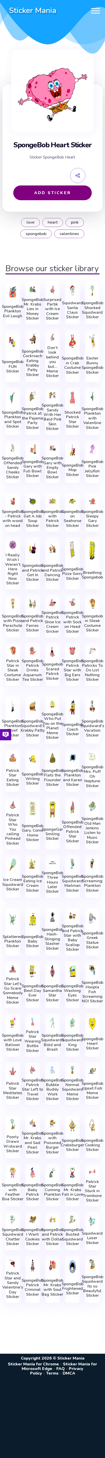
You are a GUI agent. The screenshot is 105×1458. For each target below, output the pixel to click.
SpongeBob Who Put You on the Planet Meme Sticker (52, 726)
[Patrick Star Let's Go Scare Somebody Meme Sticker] (12, 969)
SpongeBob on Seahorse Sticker (72, 518)
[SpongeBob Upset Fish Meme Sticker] (92, 1071)
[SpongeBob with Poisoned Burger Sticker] (52, 1123)
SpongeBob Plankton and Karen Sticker (72, 777)
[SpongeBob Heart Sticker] (92, 1023)
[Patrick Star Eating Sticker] (12, 758)
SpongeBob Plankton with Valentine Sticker (92, 418)
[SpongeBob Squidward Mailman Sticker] (72, 863)
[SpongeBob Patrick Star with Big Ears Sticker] (72, 650)
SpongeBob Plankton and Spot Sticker (12, 419)
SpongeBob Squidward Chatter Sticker (12, 1237)
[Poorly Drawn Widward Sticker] (12, 1124)
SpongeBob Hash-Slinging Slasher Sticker (52, 939)
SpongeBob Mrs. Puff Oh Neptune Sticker (92, 776)
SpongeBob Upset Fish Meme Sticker (92, 1090)
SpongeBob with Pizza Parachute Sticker (12, 623)
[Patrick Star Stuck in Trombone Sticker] (92, 1171)
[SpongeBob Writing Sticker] (32, 759)
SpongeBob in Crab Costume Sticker (72, 365)
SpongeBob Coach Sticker (72, 729)
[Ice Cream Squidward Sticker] (12, 864)
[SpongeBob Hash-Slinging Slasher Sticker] (52, 917)
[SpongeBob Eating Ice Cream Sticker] (32, 863)
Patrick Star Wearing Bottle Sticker (32, 1041)
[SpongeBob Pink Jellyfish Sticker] (92, 449)
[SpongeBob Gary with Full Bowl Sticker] (32, 449)
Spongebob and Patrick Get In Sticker (32, 572)
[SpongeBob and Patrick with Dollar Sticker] (52, 1219)
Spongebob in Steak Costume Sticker (92, 623)
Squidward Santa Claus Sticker (72, 310)
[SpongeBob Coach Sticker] (72, 707)
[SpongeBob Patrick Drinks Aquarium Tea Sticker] (32, 650)
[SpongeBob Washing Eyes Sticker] (72, 971)
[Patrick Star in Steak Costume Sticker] (12, 650)
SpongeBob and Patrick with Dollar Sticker (52, 1237)
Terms (52, 1373)
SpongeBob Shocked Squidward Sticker (92, 310)
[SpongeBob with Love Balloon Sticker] (12, 1022)
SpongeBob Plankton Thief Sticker (12, 728)
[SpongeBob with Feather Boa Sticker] (12, 1172)
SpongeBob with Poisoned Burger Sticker (52, 1142)
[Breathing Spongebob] (92, 551)
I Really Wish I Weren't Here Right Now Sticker (12, 569)
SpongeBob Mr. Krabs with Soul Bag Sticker (52, 1287)
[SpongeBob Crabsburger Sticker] (72, 1125)
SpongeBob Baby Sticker (32, 941)
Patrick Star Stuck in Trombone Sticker (92, 1191)
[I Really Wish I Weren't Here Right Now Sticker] (12, 545)
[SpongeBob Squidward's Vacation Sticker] (92, 706)
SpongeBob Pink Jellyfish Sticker (92, 468)
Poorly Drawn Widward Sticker (13, 1144)
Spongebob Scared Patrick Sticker (52, 671)
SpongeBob (36, 234)
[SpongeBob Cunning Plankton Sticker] (52, 1172)
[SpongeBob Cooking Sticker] (92, 1125)
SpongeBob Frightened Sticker (72, 1289)
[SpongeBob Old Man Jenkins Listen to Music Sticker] (92, 806)
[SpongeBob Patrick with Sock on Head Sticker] (72, 602)
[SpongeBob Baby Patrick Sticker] (32, 1172)
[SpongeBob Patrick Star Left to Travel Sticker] (32, 1070)
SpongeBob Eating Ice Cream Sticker (32, 883)
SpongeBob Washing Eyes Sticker (72, 993)
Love (30, 222)
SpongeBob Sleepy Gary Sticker (92, 518)
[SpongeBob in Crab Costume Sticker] (72, 341)
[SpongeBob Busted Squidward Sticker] (72, 1219)
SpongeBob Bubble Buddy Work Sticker (52, 1089)
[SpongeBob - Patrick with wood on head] (12, 501)
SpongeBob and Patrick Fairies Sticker (32, 623)
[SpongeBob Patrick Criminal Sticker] (32, 1265)
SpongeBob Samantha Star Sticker (52, 993)
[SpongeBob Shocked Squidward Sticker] (92, 290)
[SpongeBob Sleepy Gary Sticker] (92, 501)
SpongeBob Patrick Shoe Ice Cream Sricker (52, 622)
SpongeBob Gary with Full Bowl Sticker (32, 468)
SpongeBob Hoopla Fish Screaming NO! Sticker (92, 992)
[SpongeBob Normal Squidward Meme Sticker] (72, 1070)
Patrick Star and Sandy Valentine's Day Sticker (12, 1285)
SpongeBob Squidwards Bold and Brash (52, 1042)
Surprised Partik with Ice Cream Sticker (52, 309)
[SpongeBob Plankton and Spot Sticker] (12, 397)
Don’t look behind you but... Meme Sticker (52, 361)
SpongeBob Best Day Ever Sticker (32, 993)
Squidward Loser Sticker (92, 1238)
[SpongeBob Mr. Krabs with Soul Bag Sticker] (52, 1265)
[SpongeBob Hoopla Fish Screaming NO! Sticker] (92, 970)
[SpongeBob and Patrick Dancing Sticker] (52, 548)
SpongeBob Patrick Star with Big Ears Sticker (72, 670)
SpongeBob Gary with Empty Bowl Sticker (52, 467)
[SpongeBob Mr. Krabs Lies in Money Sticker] (32, 289)
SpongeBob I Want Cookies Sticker (32, 1237)
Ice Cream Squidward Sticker (12, 884)
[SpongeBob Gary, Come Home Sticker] (32, 808)
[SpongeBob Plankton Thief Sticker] (12, 706)
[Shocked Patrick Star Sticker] (72, 397)
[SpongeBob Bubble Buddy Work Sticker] (52, 1070)
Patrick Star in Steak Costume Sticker (12, 670)
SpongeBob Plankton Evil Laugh (12, 311)
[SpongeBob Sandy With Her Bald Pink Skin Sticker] (52, 395)
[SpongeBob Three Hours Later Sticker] (52, 862)
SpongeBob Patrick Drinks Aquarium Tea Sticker (32, 670)
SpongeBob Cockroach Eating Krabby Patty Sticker (32, 363)
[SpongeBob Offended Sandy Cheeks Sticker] (12, 448)
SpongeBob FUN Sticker (12, 366)
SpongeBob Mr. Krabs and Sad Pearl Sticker (32, 1142)
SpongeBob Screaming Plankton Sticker (92, 883)
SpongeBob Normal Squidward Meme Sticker (72, 1089)
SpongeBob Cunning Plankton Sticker (52, 1192)
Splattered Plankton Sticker (13, 941)
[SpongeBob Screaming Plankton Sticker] (92, 863)
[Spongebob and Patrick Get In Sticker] (32, 548)
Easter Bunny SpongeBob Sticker (92, 365)
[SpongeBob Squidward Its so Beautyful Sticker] (92, 1264)
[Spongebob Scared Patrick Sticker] (52, 651)
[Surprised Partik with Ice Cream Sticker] (52, 289)
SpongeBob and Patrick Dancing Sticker (52, 572)
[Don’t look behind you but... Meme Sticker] (52, 337)
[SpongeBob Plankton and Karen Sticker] (72, 758)
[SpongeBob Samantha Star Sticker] (52, 971)
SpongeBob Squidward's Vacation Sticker (92, 728)
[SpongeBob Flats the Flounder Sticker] (52, 758)
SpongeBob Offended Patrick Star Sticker (72, 831)
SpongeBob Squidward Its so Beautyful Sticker (92, 1286)
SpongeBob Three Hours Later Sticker (52, 882)
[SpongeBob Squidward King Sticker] (72, 1022)
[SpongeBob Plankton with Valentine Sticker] (92, 396)
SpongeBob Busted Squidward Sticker (72, 1237)
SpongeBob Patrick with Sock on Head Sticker (72, 622)
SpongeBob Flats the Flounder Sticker (52, 777)
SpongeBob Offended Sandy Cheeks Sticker (12, 467)
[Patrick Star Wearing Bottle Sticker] (32, 1021)
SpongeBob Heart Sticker (92, 1044)
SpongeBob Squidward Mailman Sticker (72, 883)
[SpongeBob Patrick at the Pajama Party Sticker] (32, 396)
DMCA (69, 1373)
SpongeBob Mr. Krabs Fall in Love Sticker (72, 1192)
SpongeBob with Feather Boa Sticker (12, 1192)
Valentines (69, 234)
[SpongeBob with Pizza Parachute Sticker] (12, 603)
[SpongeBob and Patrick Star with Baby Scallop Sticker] (72, 916)
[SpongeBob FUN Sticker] (12, 342)
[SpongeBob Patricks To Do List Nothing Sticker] (92, 650)
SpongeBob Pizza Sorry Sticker (72, 574)
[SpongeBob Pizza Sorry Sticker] (72, 549)
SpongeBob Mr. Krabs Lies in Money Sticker (32, 309)
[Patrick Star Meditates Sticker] (12, 1071)
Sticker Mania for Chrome (33, 1364)
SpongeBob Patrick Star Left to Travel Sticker (32, 1089)
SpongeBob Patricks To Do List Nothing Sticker (92, 670)
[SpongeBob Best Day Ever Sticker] (32, 971)
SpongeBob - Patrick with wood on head (12, 518)
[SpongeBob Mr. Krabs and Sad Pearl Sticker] (32, 1123)
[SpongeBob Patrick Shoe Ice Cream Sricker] (52, 602)
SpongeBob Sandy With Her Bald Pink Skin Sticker (52, 417)
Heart (53, 222)
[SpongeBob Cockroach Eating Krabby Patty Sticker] (32, 338)
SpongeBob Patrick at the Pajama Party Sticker (32, 418)
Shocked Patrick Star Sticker (72, 419)
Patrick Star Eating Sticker (12, 777)
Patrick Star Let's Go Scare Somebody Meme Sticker (13, 991)
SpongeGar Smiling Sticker (52, 834)
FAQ (60, 1369)
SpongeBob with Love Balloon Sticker (12, 1042)
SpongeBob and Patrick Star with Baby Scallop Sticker (72, 938)
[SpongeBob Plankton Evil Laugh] (12, 291)
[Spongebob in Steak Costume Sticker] (92, 603)
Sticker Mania (32, 10)
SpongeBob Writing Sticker (32, 779)
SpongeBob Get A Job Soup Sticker (32, 518)
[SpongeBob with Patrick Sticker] (52, 501)
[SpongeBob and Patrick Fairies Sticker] (32, 603)
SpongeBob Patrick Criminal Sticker (32, 1287)
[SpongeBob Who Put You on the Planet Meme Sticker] (52, 704)
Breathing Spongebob (92, 575)
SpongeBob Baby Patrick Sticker (32, 1192)
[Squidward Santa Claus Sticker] (72, 290)
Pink (74, 222)
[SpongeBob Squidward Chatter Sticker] (12, 1219)
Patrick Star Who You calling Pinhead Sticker (12, 829)
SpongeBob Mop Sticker (72, 470)
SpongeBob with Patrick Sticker (52, 518)
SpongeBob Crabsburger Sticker (72, 1145)
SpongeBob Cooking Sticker (92, 1145)
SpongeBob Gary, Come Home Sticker (32, 833)
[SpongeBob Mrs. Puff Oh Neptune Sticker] (92, 757)
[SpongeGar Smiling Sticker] (52, 809)
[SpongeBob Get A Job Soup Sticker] (32, 501)
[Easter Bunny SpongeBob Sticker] (92, 341)
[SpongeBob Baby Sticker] (32, 919)
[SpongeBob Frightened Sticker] (72, 1266)
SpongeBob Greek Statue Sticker (92, 940)
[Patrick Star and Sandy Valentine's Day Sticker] (12, 1263)
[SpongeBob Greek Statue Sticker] (92, 918)
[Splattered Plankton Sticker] (12, 919)
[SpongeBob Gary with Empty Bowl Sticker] (52, 448)
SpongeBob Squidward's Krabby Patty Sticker (33, 728)
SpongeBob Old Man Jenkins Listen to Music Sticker (92, 830)
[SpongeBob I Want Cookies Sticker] (32, 1219)
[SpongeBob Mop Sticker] (72, 450)
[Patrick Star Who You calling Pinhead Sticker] (12, 805)
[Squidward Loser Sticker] (92, 1220)
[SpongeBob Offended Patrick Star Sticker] (72, 807)
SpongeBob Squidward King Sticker (72, 1042)
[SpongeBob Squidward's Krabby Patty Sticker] (32, 706)
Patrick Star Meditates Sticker (12, 1090)
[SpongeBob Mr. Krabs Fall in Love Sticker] (72, 1172)
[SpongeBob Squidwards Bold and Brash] (52, 1022)
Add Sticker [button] (52, 193)
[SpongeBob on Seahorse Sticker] (72, 501)
